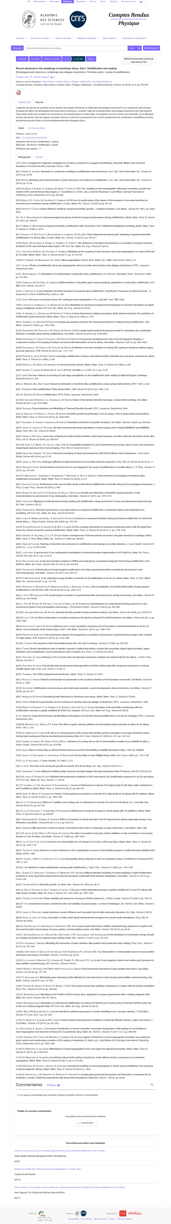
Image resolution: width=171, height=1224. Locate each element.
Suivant (91, 59)
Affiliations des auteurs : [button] (27, 148)
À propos (20, 38)
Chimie (103, 1)
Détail (21, 128)
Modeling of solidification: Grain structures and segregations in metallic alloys (47, 1168)
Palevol (93, 1)
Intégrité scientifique (87, 38)
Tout (131, 48)
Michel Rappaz (41, 76)
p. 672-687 (78, 59)
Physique (67, 1)
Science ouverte (63, 38)
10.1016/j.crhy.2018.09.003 (34, 137)
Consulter (17, 47)
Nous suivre (101, 1218)
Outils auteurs (109, 38)
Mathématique (40, 1)
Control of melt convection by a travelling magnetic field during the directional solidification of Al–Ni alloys (59, 1150)
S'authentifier (86, 1122)
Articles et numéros (40, 38)
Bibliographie (24, 157)
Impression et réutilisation (134, 38)
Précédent (22, 59)
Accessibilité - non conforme (80, 1218)
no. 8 (67, 59)
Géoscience (81, 1)
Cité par (39, 157)
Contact (112, 1218)
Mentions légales (124, 1218)
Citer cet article (37, 128)
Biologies (114, 1)
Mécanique (54, 1)
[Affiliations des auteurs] (52, 77)
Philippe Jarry (22, 76)
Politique (52, 1085)
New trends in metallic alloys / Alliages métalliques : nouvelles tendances (77, 81)
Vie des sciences (129, 1)
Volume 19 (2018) (52, 59)
